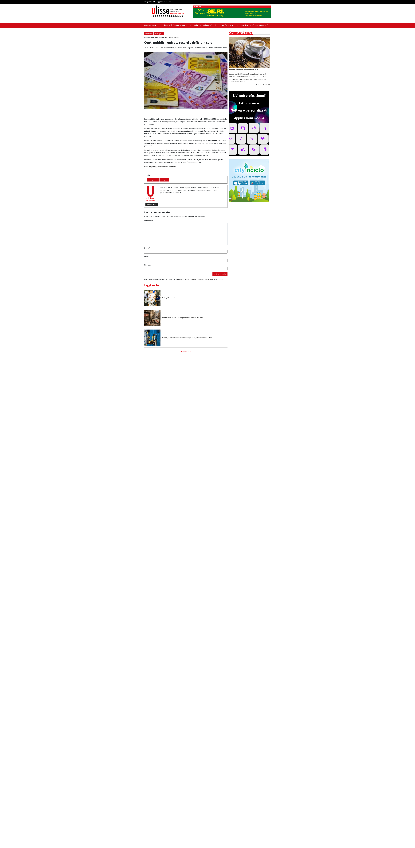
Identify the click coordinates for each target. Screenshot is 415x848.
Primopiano (159, 34)
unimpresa (164, 180)
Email (147, 256)
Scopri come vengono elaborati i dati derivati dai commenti (202, 279)
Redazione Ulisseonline (158, 38)
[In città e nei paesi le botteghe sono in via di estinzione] (152, 318)
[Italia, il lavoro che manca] (152, 298)
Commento (149, 221)
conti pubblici (153, 180)
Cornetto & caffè (240, 32)
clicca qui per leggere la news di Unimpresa (160, 166)
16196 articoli (151, 204)
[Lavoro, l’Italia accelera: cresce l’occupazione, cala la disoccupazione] (152, 338)
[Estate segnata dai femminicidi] (249, 52)
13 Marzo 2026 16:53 (173, 38)
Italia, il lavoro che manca (171, 298)
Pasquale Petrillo (264, 84)
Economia (149, 34)
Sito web (147, 265)
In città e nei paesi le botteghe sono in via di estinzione (182, 318)
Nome (147, 248)
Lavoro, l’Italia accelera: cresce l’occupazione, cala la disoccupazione (187, 337)
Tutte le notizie (185, 351)
